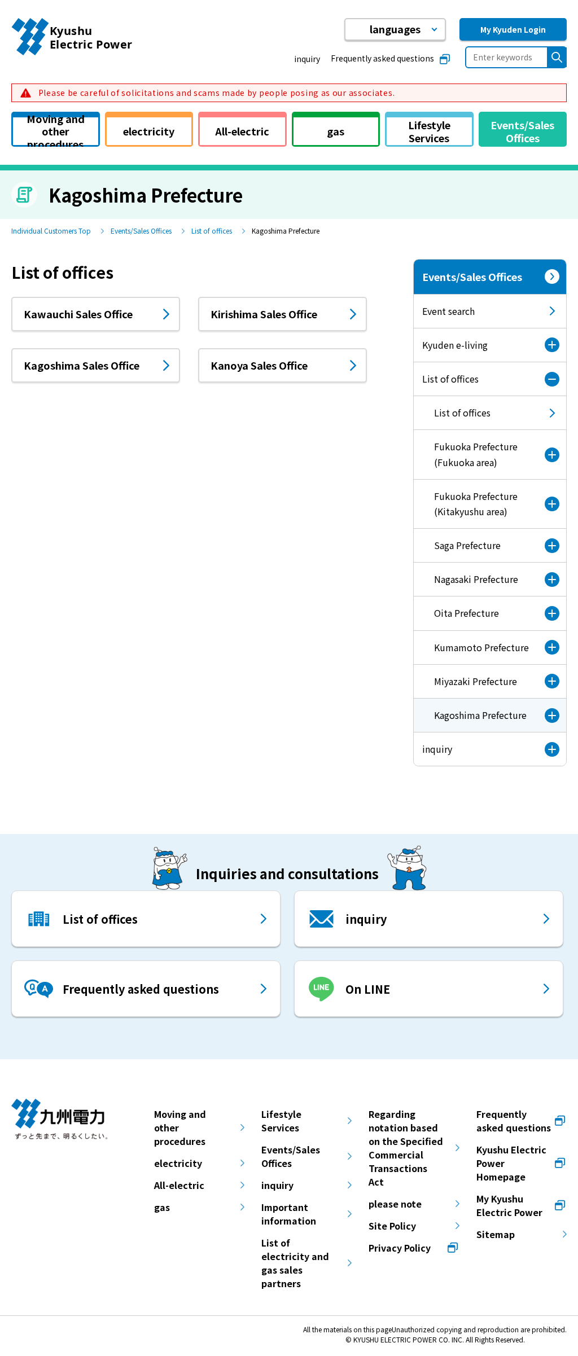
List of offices (211, 230)
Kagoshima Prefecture (470, 720)
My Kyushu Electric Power (509, 1205)
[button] (395, 29)
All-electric (179, 1185)
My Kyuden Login (513, 29)
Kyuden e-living (455, 345)
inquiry (307, 58)
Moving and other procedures (180, 1127)
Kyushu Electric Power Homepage (511, 1163)
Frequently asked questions (382, 58)
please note (395, 1203)
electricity (178, 1163)
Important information (288, 1213)
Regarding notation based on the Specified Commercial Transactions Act (406, 1147)
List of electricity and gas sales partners (295, 1263)
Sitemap (495, 1234)
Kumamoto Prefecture (481, 647)
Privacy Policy (400, 1247)
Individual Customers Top (51, 230)
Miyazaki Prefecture (475, 681)
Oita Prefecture (466, 613)
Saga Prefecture (467, 545)
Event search (448, 311)
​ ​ (215, 92)
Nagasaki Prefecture (476, 579)
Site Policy (392, 1225)
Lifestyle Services (281, 1120)
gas (162, 1207)
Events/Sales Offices (141, 230)
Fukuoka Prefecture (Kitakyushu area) (476, 503)
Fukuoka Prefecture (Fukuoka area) (476, 454)
